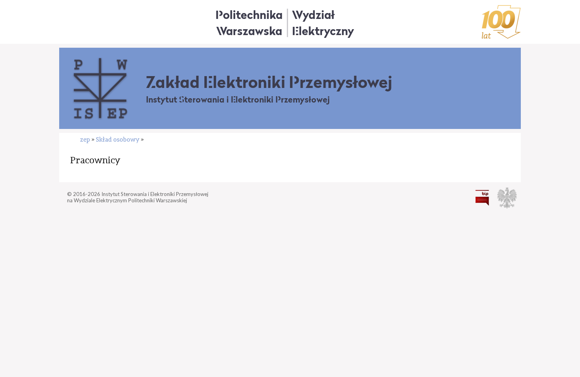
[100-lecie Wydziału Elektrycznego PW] (501, 22)
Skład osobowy (117, 140)
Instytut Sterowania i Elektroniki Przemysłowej (238, 100)
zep (85, 140)
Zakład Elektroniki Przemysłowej (269, 82)
